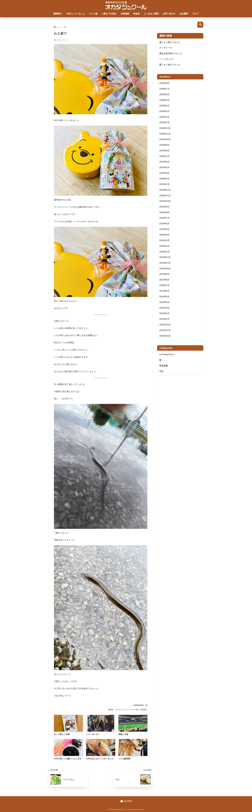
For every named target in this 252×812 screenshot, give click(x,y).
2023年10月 (165, 268)
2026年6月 (164, 94)
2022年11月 (165, 330)
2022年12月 (165, 325)
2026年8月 (164, 83)
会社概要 (184, 13)
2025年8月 (164, 150)
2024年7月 (164, 218)
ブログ (195, 13)
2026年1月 (164, 122)
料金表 (136, 13)
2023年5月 (164, 296)
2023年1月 (164, 319)
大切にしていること (75, 13)
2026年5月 (164, 100)
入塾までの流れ (109, 13)
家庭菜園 (163, 366)
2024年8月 (164, 212)
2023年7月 (164, 285)
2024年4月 (164, 235)
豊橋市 (144, 709)
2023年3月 (164, 308)
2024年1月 (164, 252)
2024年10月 (165, 201)
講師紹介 (58, 13)
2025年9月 (164, 145)
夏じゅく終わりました (169, 42)
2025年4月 (164, 173)
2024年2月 (164, 246)
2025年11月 (165, 134)
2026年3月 (164, 111)
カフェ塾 (93, 13)
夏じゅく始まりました (169, 65)
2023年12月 (165, 257)
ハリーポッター (166, 59)
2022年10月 (165, 336)
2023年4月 (164, 302)
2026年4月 (164, 106)
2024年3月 (164, 240)
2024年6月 (164, 223)
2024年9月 (164, 207)
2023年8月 (164, 280)
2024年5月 (164, 229)
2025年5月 (164, 167)
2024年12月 (165, 190)
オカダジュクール (124, 709)
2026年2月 (164, 117)
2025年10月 (165, 139)
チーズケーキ (165, 48)
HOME (127, 801)
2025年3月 (164, 179)
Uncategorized (166, 354)
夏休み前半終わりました (170, 53)
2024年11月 (165, 195)
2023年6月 (164, 291)
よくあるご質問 (151, 13)
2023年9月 (164, 274)
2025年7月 (164, 156)
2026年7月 (164, 89)
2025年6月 (164, 162)
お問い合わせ (169, 13)
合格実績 (125, 13)
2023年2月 (164, 313)
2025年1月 (164, 184)
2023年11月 (165, 263)
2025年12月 (165, 128)
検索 (200, 25)
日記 (161, 371)
